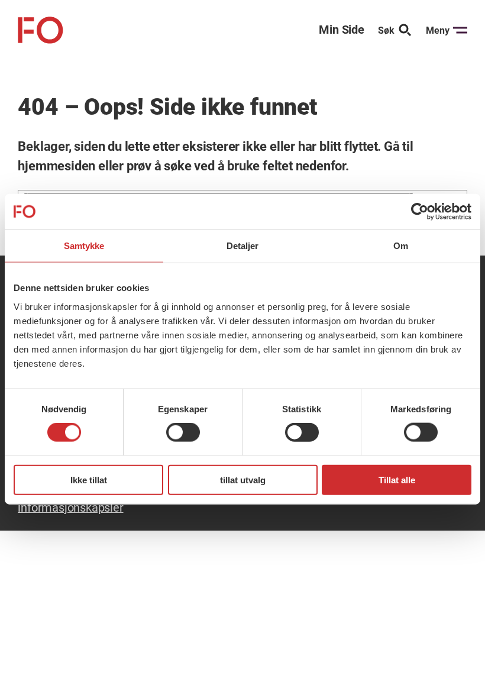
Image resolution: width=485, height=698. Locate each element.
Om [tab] (400, 246)
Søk (386, 30)
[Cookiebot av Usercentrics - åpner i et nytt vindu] (419, 212)
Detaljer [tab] (243, 246)
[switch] (183, 432)
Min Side (341, 30)
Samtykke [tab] (84, 246)
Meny (438, 30)
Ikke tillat (88, 479)
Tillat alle (397, 479)
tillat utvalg (243, 479)
